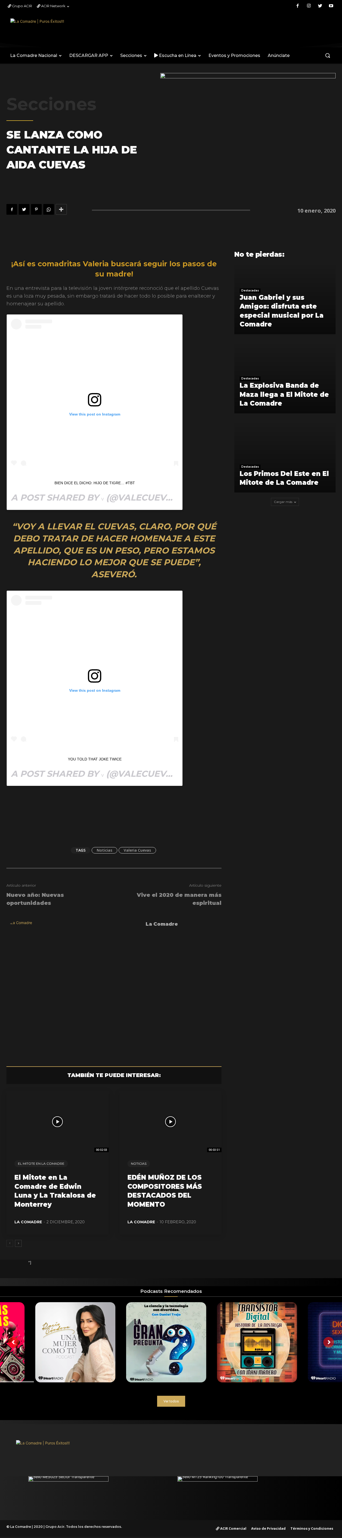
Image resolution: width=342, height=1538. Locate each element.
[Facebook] (298, 6)
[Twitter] (320, 6)
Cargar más (283, 502)
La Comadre (162, 924)
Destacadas (250, 290)
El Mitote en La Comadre (41, 1164)
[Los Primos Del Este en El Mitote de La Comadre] (285, 458)
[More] (61, 209)
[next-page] (18, 1243)
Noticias (104, 850)
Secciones (51, 104)
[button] (328, 55)
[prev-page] (9, 1243)
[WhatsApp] (48, 209)
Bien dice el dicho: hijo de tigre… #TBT (95, 483)
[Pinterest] (36, 209)
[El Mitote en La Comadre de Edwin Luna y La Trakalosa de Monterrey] (57, 1121)
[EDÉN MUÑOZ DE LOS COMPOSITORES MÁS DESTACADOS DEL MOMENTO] (170, 1121)
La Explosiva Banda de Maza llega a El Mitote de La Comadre (284, 394)
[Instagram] (308, 6)
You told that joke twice (95, 759)
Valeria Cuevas (137, 850)
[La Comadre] (73, 986)
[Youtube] (331, 6)
